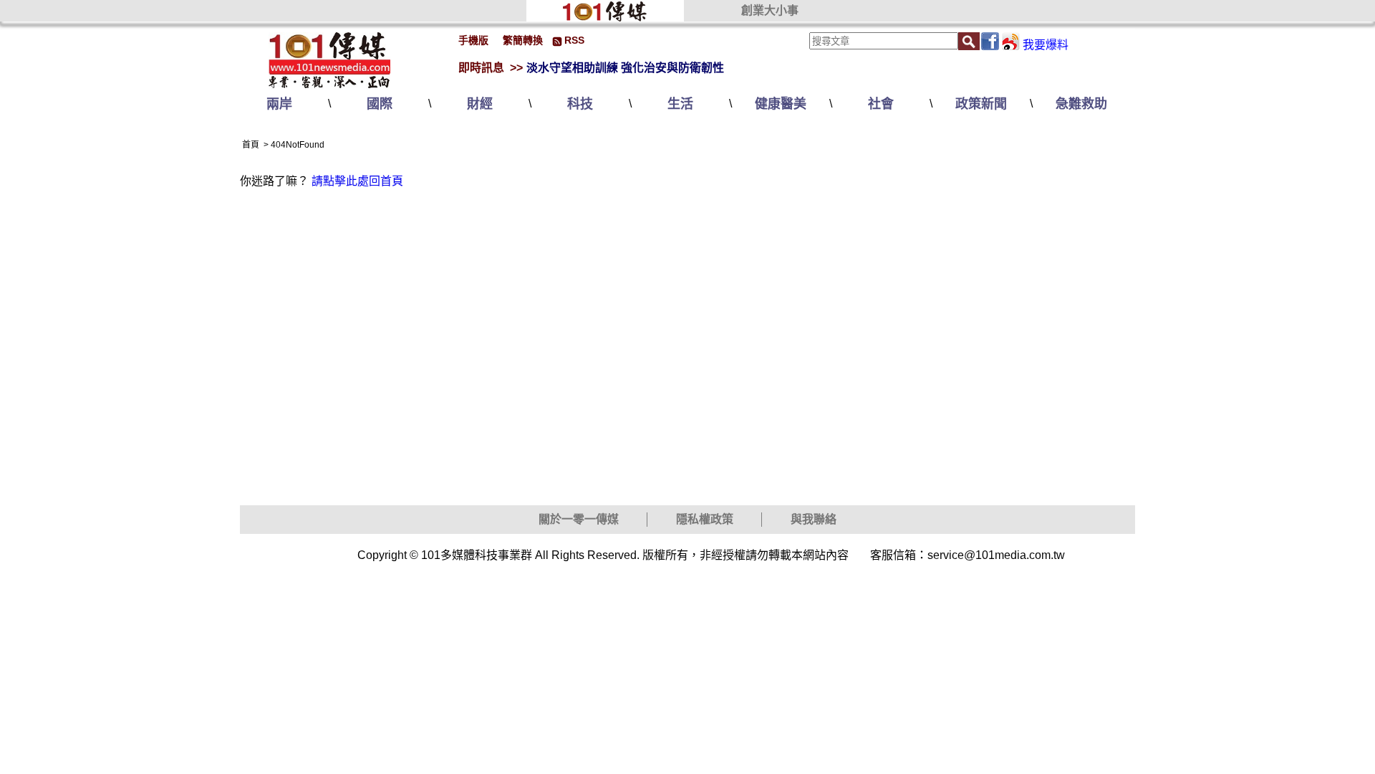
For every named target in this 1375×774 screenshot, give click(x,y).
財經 (480, 104)
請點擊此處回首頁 (357, 181)
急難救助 (1081, 104)
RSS (574, 40)
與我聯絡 (813, 519)
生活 (680, 104)
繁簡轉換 (523, 40)
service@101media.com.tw (996, 555)
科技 (580, 104)
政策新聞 (981, 104)
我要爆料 (1045, 45)
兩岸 (279, 104)
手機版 (473, 40)
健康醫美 (780, 104)
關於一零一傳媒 (579, 519)
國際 (379, 104)
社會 (881, 104)
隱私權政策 (704, 519)
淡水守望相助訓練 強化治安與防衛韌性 (625, 68)
